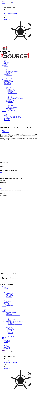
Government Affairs (9, 68)
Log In (3, 353)
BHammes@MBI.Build (6, 186)
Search (3, 1)
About (3, 59)
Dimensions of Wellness (10, 72)
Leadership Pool (8, 69)
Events (3, 338)
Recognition (6, 76)
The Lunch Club (7, 120)
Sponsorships (6, 74)
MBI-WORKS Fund (11, 110)
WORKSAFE (10, 105)
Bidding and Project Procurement (11, 312)
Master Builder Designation (12, 93)
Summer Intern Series (9, 78)
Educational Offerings (11, 89)
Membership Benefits (7, 80)
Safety (7, 104)
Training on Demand (11, 90)
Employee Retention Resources (11, 321)
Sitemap (27, 190)
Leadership (6, 61)
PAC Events (6, 115)
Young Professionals (7, 77)
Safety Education (9, 70)
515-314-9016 (5, 185)
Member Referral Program (8, 81)
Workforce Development (10, 108)
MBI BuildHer (8, 86)
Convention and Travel (10, 67)
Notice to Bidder (11, 330)
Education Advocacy (9, 294)
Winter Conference (7, 113)
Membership (4, 79)
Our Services (4, 131)
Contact (1, 188)
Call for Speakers (9, 87)
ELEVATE (4, 111)
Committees (6, 66)
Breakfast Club (6, 119)
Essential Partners (9, 75)
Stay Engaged (10, 99)
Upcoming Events (7, 303)
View (1, 164)
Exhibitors (8, 114)
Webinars (9, 320)
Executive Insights (7, 347)
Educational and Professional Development (13, 88)
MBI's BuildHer (8, 73)
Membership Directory (7, 84)
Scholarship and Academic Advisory (12, 71)
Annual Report (6, 62)
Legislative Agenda (11, 95)
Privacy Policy (23, 190)
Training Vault (10, 91)
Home (3, 130)
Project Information (9, 101)
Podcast (3, 3)
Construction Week (11, 109)
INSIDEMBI (6, 63)
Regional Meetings (7, 118)
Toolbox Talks (10, 106)
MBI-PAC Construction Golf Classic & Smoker (15, 98)
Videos (5, 64)
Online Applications (7, 83)
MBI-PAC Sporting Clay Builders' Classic (15, 97)
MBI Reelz (10, 92)
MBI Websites (4, 5)
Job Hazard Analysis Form (12, 107)
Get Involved (4, 65)
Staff (5, 60)
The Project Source (11, 329)
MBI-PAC (10, 96)
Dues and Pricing (7, 82)
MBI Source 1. (10, 102)
